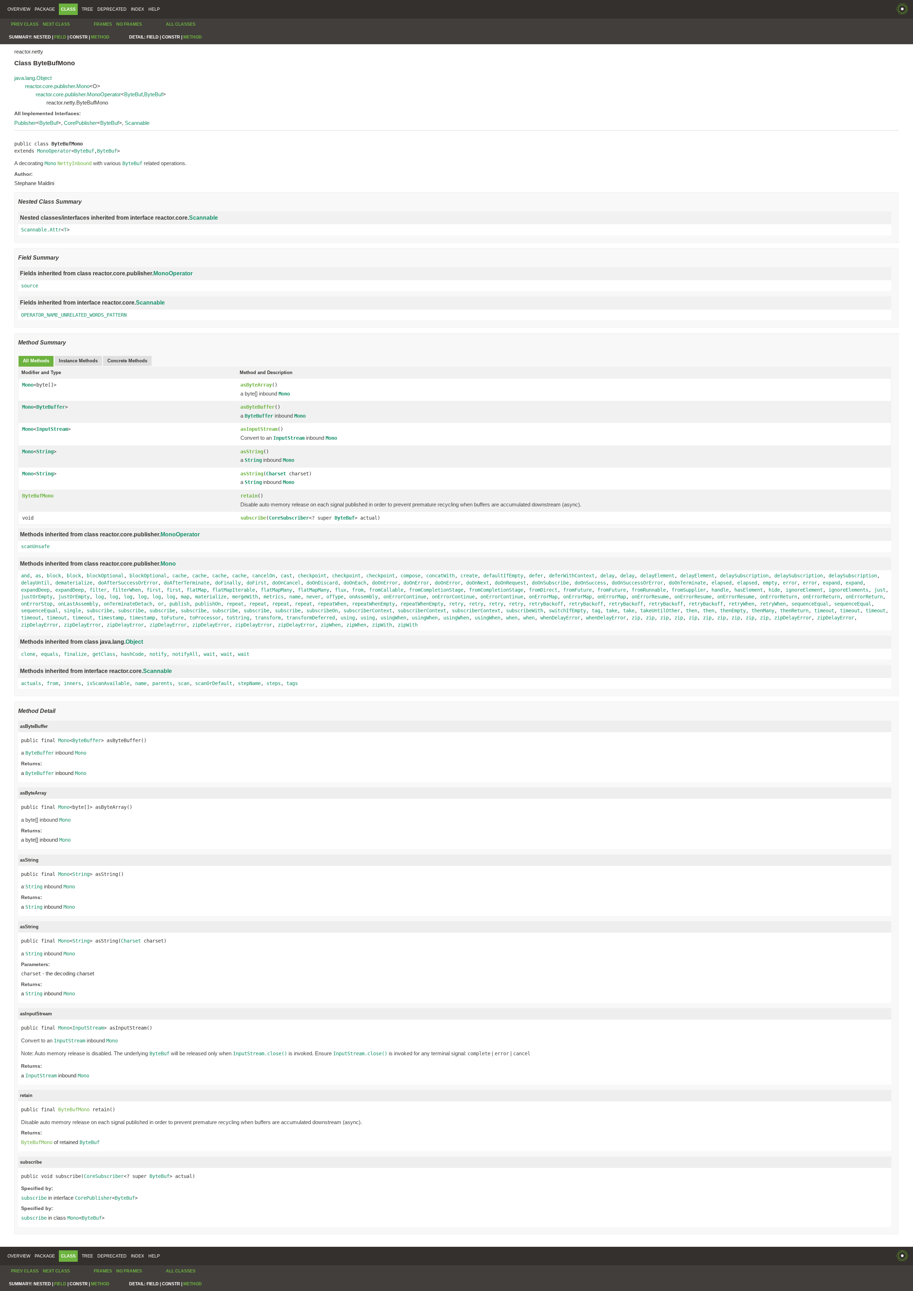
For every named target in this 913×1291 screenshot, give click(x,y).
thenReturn (794, 610)
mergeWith (245, 596)
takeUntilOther (660, 610)
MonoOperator (54, 151)
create (469, 575)
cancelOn (263, 575)
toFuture (172, 618)
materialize (210, 596)
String (44, 451)
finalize (75, 654)
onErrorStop (36, 604)
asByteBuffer (257, 407)
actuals (31, 683)
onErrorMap (543, 596)
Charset (276, 473)
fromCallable (386, 590)
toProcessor (205, 618)
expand (831, 583)
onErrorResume (650, 596)
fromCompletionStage (436, 590)
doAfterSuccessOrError (128, 583)
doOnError (385, 583)
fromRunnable (649, 590)
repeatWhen (332, 604)
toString (237, 618)
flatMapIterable (233, 590)
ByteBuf (133, 94)
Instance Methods (78, 360)
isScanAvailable (108, 683)
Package (45, 9)
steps (273, 683)
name (295, 596)
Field (60, 37)
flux (340, 590)
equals (49, 654)
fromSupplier (689, 590)
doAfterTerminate (186, 583)
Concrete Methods (127, 360)
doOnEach (354, 583)
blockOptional (105, 575)
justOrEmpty (36, 596)
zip (636, 618)
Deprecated (112, 9)
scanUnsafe (35, 546)
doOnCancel (286, 583)
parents (162, 683)
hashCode (132, 654)
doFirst (256, 583)
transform (268, 618)
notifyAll (185, 654)
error (790, 583)
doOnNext (477, 583)
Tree (87, 9)
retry (456, 604)
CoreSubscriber (289, 518)
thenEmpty (733, 610)
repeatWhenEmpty (373, 604)
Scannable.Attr (41, 230)
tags (292, 683)
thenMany (762, 610)
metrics (274, 596)
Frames (103, 24)
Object (134, 642)
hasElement (748, 590)
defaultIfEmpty (503, 575)
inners (72, 683)
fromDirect (543, 590)
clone (28, 654)
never (313, 596)
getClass (103, 654)
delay (607, 575)
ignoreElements (848, 590)
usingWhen (393, 618)
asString (251, 451)
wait (209, 654)
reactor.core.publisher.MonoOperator (78, 94)
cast (286, 575)
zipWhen (331, 625)
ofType (334, 596)
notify (158, 654)
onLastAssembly (78, 604)
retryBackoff (546, 604)
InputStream (52, 429)
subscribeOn (322, 610)
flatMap (196, 590)
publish (179, 604)
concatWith (440, 575)
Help (154, 9)
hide (774, 590)
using (348, 618)
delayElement (657, 575)
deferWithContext (572, 575)
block (54, 575)
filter (98, 590)
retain (248, 496)
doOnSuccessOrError (637, 583)
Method (100, 37)
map (185, 596)
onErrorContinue (404, 596)
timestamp (111, 618)
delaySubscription (744, 575)
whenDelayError (560, 618)
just (880, 590)
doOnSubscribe (550, 583)
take (611, 610)
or (161, 604)
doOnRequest (510, 583)
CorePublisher (80, 123)
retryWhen (741, 604)
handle (720, 590)
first (154, 590)
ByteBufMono (37, 496)
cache (179, 575)
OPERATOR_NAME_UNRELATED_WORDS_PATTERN (74, 315)
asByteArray (256, 385)
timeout (824, 610)
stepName (249, 683)
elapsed (721, 583)
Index (137, 9)
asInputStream (258, 429)
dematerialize (73, 583)
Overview (18, 9)
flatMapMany (276, 590)
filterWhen (126, 590)
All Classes (180, 24)
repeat (235, 604)
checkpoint (312, 575)
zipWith (382, 625)
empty (770, 583)
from (357, 590)
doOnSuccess (590, 583)
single (72, 610)
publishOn (208, 604)
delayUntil (35, 583)
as (38, 575)
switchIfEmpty (567, 610)
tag (596, 610)
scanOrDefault (213, 683)
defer (536, 575)
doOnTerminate (687, 583)
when (511, 618)
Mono (28, 385)
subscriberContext (367, 610)
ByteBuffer (50, 407)
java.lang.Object (33, 78)
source (29, 286)
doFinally (228, 583)
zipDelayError (792, 618)
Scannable (137, 123)
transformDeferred (310, 618)
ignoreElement (804, 590)
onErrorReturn (778, 596)
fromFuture (577, 590)
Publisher (25, 123)
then (691, 610)
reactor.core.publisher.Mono (57, 86)
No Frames (129, 24)
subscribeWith (524, 610)
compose (410, 575)
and (25, 575)
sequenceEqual (809, 604)
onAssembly (363, 596)
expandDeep (35, 590)
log (99, 596)
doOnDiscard (322, 583)
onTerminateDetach (128, 604)
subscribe (253, 518)
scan (183, 683)
